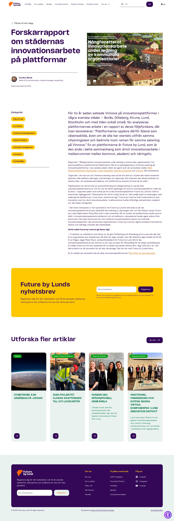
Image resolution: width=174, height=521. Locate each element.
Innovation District (61, 4)
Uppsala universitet (123, 171)
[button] (106, 4)
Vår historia (89, 490)
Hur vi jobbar (38, 4)
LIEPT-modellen (116, 477)
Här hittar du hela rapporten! (142, 253)
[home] (15, 4)
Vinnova (139, 171)
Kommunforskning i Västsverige (82, 171)
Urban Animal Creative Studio (102, 510)
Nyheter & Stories (77, 4)
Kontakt (88, 495)
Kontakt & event (92, 4)
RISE (150, 168)
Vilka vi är (89, 486)
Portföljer (28, 4)
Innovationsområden (118, 495)
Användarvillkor (157, 510)
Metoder (49, 4)
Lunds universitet (105, 171)
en (164, 4)
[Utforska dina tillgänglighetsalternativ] (168, 515)
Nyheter (113, 490)
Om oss (88, 477)
